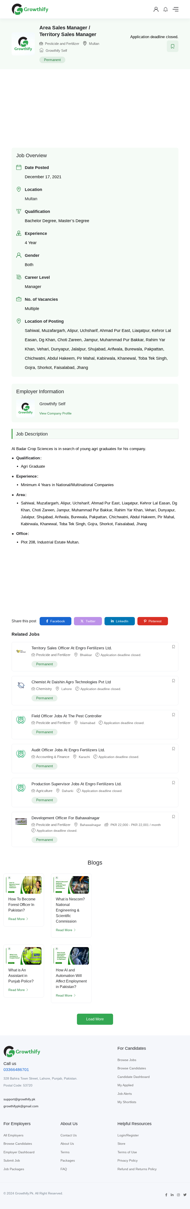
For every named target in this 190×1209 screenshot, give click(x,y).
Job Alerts (124, 1093)
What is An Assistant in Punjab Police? (21, 975)
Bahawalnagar (90, 825)
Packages (67, 1160)
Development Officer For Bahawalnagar (66, 818)
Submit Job (11, 1160)
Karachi (84, 757)
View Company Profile (55, 413)
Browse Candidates (131, 1068)
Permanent (52, 60)
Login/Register (128, 1135)
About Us (67, 1143)
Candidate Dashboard (133, 1077)
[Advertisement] (101, 106)
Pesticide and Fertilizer (62, 44)
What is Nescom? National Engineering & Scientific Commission (70, 910)
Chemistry (44, 689)
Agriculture (44, 791)
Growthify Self (56, 50)
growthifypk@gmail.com (20, 1106)
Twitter (90, 621)
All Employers (13, 1135)
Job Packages (13, 1169)
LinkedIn (121, 621)
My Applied (125, 1085)
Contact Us (68, 1135)
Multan (94, 44)
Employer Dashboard (19, 1152)
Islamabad (87, 723)
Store (121, 1143)
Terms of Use (127, 1152)
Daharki (67, 791)
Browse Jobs (126, 1060)
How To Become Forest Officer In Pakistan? (21, 904)
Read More (16, 919)
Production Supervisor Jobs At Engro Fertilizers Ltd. (77, 784)
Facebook (57, 621)
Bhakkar (86, 655)
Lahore (66, 689)
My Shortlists (126, 1102)
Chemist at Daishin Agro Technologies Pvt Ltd (71, 682)
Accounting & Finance (52, 757)
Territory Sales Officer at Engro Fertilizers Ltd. (72, 648)
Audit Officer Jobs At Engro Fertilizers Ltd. (68, 750)
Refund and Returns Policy (137, 1169)
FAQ (63, 1169)
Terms (65, 1152)
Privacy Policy (127, 1160)
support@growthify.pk (19, 1099)
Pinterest (155, 621)
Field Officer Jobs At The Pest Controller (67, 716)
